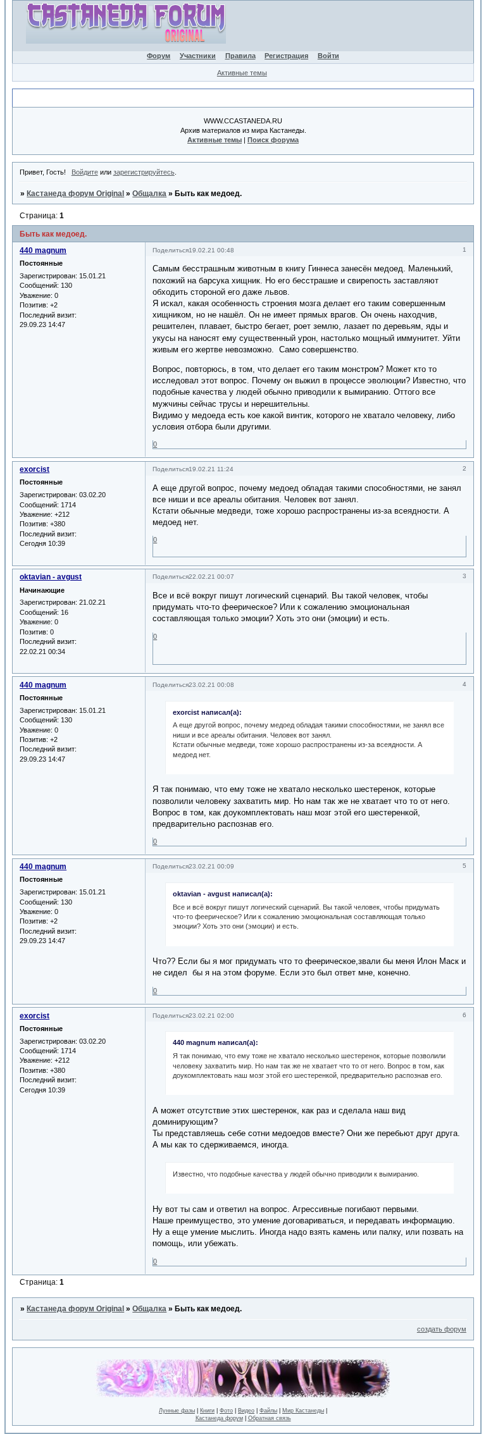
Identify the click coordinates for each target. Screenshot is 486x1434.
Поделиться (171, 250)
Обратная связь (269, 1418)
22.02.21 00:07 (211, 576)
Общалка (149, 193)
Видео (246, 1410)
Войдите (85, 172)
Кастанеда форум (219, 1418)
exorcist (34, 469)
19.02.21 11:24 (211, 469)
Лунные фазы (177, 1410)
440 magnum (43, 250)
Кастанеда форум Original (75, 193)
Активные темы (242, 73)
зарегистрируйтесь (144, 172)
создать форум (441, 1329)
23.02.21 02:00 (211, 1015)
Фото (226, 1410)
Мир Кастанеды (303, 1410)
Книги (207, 1410)
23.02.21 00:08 (211, 684)
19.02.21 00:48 (211, 250)
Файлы (268, 1410)
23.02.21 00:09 (211, 866)
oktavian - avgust (51, 576)
